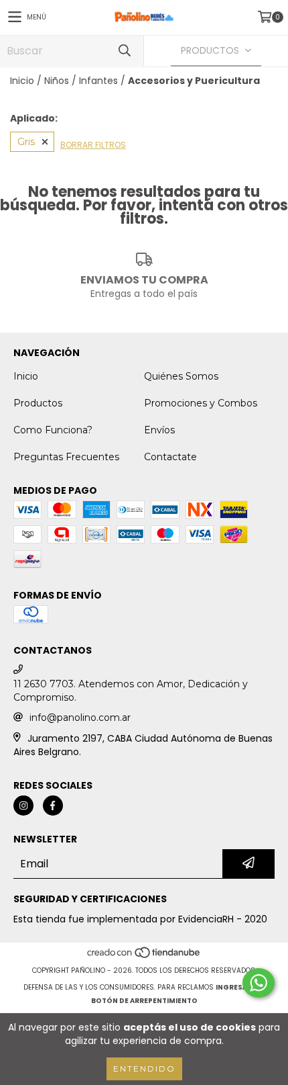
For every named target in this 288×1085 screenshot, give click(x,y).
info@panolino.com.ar (80, 717)
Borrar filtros (93, 144)
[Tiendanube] (144, 957)
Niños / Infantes (81, 80)
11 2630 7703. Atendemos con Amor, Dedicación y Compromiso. (130, 690)
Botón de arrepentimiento (144, 1001)
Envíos (159, 430)
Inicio (22, 80)
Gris (26, 142)
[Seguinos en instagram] (23, 805)
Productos (37, 403)
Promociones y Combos (200, 403)
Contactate (170, 457)
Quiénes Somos (181, 376)
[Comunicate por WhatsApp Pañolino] (258, 983)
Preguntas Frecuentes (66, 457)
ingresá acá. (240, 987)
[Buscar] (124, 51)
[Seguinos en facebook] (53, 805)
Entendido (144, 1069)
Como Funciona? (52, 430)
